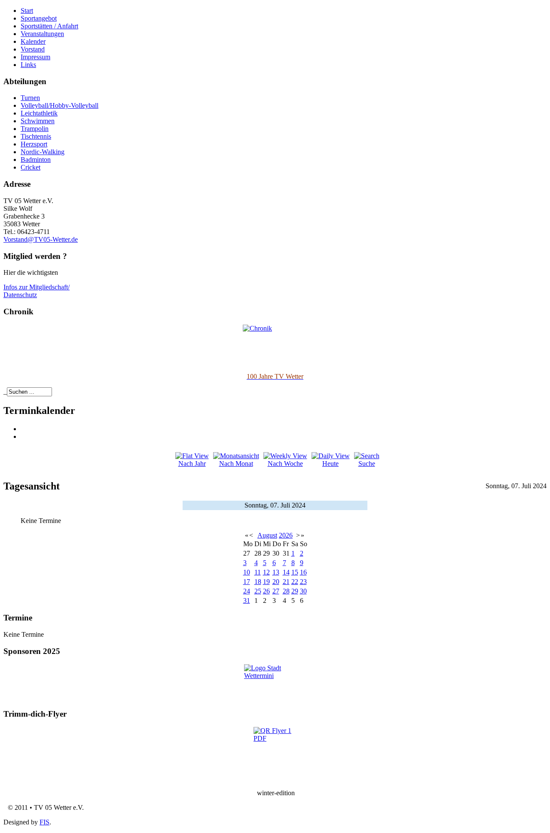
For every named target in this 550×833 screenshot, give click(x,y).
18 (257, 581)
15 (294, 572)
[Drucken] (24, 428)
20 (275, 581)
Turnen (30, 97)
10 (246, 572)
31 (246, 600)
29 (294, 591)
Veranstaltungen (42, 33)
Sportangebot (39, 18)
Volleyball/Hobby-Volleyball (59, 105)
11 (257, 572)
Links (28, 64)
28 (286, 591)
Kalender (33, 41)
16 (303, 572)
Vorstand (33, 49)
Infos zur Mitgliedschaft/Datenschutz (36, 290)
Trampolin (35, 128)
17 (246, 581)
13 (275, 572)
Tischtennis (36, 136)
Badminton (36, 159)
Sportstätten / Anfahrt (49, 26)
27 (275, 591)
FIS (44, 822)
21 (286, 581)
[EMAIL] (24, 436)
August (267, 535)
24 (246, 591)
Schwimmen (38, 121)
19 (266, 581)
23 (303, 581)
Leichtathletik (39, 113)
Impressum (35, 57)
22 (294, 581)
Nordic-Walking (42, 151)
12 (266, 572)
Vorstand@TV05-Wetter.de (40, 239)
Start (27, 10)
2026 (286, 535)
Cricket (30, 167)
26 (266, 591)
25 (257, 591)
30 (303, 591)
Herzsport (34, 144)
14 (286, 572)
